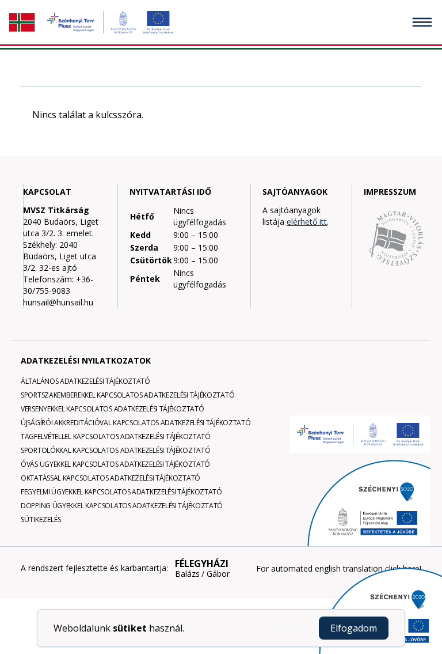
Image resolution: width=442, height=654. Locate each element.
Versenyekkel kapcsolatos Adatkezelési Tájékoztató (112, 409)
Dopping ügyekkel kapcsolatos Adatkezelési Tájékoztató (122, 506)
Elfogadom (353, 628)
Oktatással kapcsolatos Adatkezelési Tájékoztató (110, 478)
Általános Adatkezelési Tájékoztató (85, 381)
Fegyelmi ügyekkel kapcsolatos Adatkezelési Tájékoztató (121, 492)
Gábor (218, 574)
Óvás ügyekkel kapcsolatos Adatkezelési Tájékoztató (115, 464)
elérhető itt (307, 221)
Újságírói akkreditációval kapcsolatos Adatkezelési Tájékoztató (135, 423)
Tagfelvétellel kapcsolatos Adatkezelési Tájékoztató (116, 436)
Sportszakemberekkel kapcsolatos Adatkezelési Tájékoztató (127, 395)
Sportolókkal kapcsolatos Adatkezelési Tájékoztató (115, 450)
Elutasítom (280, 628)
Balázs (187, 574)
